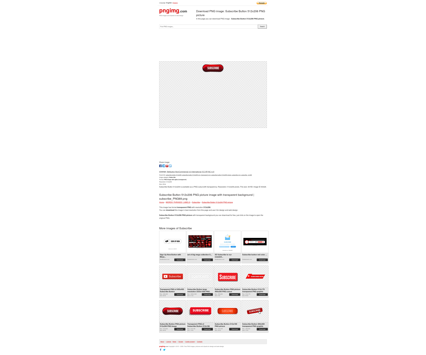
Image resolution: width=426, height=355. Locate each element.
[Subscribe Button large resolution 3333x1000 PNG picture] (200, 276)
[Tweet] (170, 166)
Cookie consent (190, 341)
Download (180, 260)
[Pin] (167, 166)
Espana (175, 3)
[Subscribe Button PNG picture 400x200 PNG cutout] (227, 276)
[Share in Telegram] (163, 166)
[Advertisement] (213, 45)
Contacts (199, 341)
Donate (180, 341)
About (162, 341)
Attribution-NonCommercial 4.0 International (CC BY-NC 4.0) (190, 171)
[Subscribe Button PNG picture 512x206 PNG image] (173, 311)
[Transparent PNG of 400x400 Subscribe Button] (172, 276)
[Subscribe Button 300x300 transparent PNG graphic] (255, 311)
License (168, 341)
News (174, 341)
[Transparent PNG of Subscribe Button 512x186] (200, 311)
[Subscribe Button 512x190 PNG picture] (227, 311)
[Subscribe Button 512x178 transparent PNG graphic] (255, 276)
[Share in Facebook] (160, 166)
